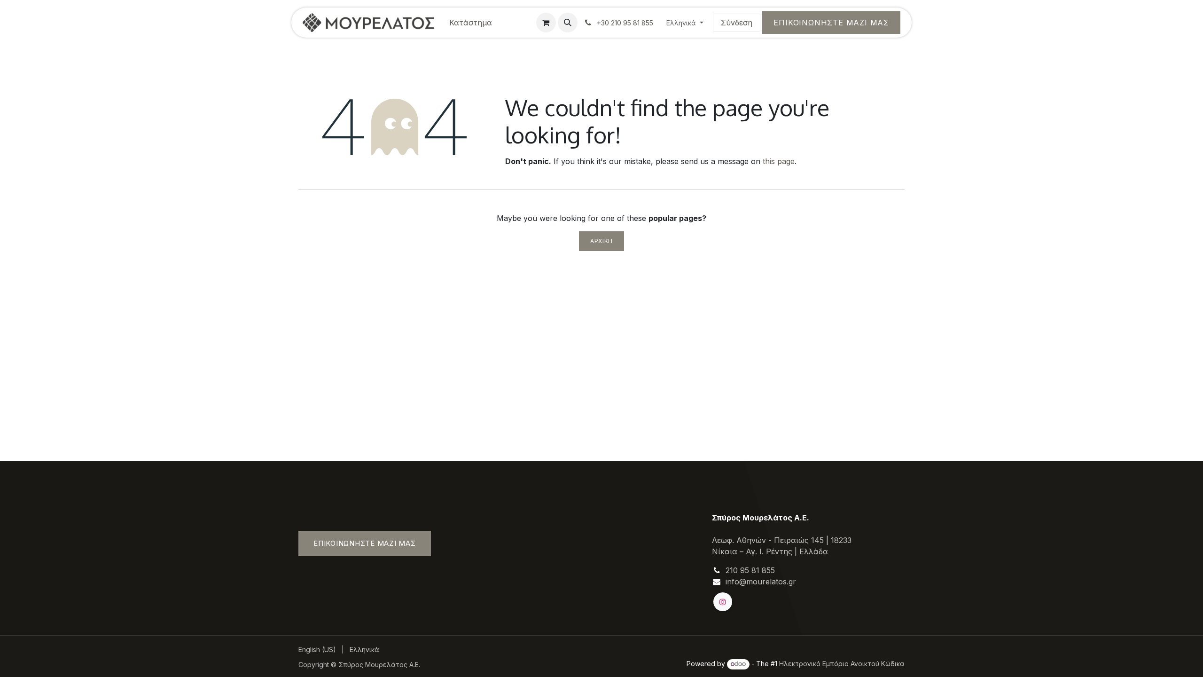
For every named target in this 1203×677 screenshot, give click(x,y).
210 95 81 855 (750, 570)
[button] (568, 22)
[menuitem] (470, 22)
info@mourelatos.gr (761, 581)
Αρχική (601, 240)
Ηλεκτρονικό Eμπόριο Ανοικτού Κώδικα (842, 664)
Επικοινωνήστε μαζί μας (831, 22)
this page (779, 161)
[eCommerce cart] (546, 22)
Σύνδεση (736, 22)
